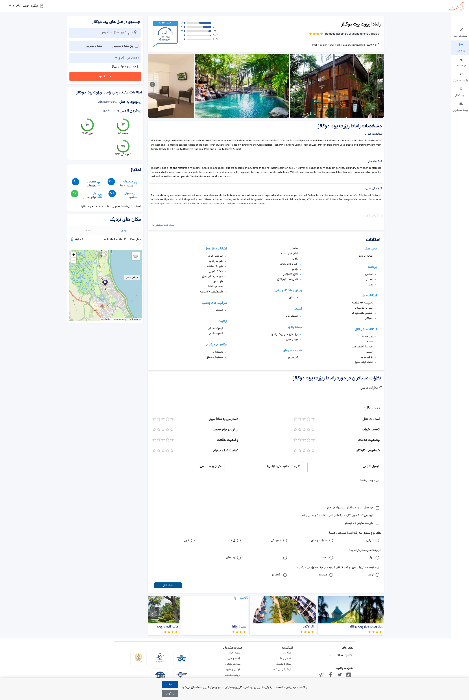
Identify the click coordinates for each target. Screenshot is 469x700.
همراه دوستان (319, 540)
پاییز (278, 557)
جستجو (105, 76)
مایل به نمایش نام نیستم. (359, 523)
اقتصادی (276, 575)
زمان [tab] (123, 230)
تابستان (322, 557)
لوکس (370, 575)
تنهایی (370, 540)
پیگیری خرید (234, 653)
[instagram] (349, 675)
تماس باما (285, 658)
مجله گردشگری (283, 664)
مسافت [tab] (87, 230)
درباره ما (286, 653)
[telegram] (321, 675)
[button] (102, 306)
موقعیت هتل (131, 277)
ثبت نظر (168, 585)
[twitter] (340, 675)
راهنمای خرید (234, 658)
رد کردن (170, 693)
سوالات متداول (233, 664)
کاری (186, 540)
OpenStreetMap (119, 319)
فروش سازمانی (233, 675)
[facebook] (330, 675)
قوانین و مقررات (232, 669)
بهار (371, 557)
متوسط (323, 575)
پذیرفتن (170, 685)
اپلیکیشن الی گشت (281, 669)
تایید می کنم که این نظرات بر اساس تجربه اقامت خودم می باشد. (337, 515)
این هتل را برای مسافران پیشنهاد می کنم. (350, 508)
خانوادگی (276, 540)
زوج (233, 540)
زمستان (230, 557)
